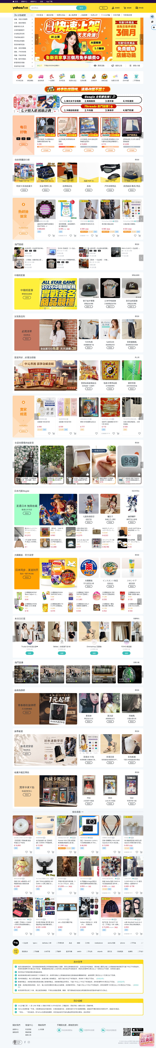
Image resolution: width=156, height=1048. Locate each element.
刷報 (15, 943)
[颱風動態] (89, 99)
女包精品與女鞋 (19, 34)
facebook (25, 1042)
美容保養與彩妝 (19, 44)
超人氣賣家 (73, 15)
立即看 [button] (27, 297)
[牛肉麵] (89, 108)
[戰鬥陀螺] (132, 108)
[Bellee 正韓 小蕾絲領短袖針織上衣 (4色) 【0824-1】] (72, 637)
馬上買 (137, 357)
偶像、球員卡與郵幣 (20, 19)
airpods (99, 951)
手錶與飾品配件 (19, 37)
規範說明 (100, 978)
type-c (35, 943)
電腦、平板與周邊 (20, 55)
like (49, 236)
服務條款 (120, 1043)
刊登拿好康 (127, 15)
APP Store (137, 1030)
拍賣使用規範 (133, 1043)
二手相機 (36, 951)
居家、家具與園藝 (20, 48)
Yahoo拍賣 (20, 7)
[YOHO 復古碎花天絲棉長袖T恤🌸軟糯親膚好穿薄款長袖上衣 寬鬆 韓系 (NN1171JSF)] (137, 626)
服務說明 (16, 1032)
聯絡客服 (28, 1032)
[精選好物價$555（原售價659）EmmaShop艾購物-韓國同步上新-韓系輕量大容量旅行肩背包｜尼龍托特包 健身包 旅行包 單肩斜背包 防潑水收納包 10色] (104, 626)
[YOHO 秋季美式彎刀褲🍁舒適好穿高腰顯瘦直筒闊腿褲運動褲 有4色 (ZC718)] (137, 637)
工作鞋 (87, 943)
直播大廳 (136, 662)
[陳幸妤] (111, 108)
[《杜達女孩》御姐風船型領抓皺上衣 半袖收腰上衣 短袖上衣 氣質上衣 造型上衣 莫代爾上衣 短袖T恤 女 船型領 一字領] (40, 626)
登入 (103, 8)
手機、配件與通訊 (20, 59)
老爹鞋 (130, 951)
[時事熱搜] (78, 89)
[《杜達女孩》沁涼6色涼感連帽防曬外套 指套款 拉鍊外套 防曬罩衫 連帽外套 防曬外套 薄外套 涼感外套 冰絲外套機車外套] (40, 637)
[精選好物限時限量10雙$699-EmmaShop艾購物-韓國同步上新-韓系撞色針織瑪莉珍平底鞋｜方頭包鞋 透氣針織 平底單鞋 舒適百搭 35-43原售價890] (89, 631)
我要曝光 (23, 144)
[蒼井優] (111, 99)
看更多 (137, 159)
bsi (17, 1042)
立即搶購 (45, 150)
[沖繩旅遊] (67, 108)
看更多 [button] (27, 339)
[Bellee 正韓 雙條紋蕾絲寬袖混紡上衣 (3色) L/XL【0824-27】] (57, 631)
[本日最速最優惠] (146, 1039)
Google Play (137, 1034)
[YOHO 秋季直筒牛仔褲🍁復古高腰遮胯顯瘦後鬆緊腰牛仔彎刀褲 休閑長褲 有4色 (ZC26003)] (121, 631)
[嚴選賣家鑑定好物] (89, 39)
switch (79, 951)
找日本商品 (135, 491)
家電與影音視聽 (19, 62)
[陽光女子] (67, 99)
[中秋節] (132, 99)
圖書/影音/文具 (19, 26)
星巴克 (110, 951)
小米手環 (47, 951)
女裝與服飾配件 (19, 30)
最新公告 (28, 1035)
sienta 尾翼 (111, 943)
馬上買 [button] (89, 389)
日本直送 (39, 15)
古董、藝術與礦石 (20, 23)
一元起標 (25, 943)
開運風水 (25, 951)
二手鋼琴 (58, 951)
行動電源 (120, 951)
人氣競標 (84, 15)
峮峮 (78, 943)
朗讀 (152, 16)
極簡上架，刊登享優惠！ (52, 66)
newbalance (99, 943)
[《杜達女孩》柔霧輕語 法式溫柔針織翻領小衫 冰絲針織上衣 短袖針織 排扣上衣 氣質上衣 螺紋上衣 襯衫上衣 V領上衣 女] (24, 631)
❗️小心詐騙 (105, 15)
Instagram (29, 1042)
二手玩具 (89, 951)
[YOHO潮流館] (127, 642)
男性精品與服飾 (19, 41)
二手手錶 (133, 943)
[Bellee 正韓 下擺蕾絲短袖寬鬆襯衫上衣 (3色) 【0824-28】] (72, 626)
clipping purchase (53, 236)
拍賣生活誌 (61, 15)
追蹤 (29, 653)
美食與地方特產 (19, 66)
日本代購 (116, 15)
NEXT (141, 178)
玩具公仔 (94, 15)
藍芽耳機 (69, 951)
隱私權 (126, 1043)
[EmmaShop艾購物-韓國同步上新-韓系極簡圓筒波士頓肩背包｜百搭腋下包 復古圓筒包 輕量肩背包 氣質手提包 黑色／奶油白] (104, 637)
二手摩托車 (60, 943)
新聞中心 (16, 1029)
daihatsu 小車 (46, 943)
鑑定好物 (50, 15)
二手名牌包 (141, 951)
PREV (14, 178)
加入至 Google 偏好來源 (152, 22)
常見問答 (28, 1029)
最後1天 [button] (88, 306)
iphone (122, 943)
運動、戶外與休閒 (20, 52)
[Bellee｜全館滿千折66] (62, 642)
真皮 (70, 943)
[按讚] (36, 474)
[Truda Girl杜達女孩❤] (30, 642)
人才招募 (41, 1029)
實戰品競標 (135, 275)
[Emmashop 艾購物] (94, 642)
